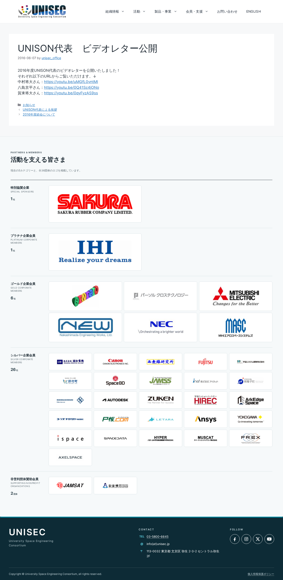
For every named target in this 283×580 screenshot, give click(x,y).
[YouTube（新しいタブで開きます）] (269, 539)
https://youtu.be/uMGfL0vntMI (71, 82)
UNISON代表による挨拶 (40, 109)
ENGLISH (253, 11)
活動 (136, 11)
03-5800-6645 (157, 536)
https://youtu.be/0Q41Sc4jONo (71, 87)
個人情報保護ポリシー (261, 574)
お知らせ (29, 105)
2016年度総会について (39, 114)
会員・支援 (194, 11)
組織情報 (112, 11)
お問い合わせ (227, 11)
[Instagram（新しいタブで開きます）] (246, 539)
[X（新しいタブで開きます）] (258, 539)
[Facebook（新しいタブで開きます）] (235, 539)
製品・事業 (163, 11)
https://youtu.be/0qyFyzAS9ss (71, 93)
